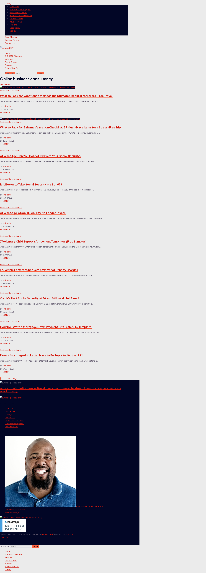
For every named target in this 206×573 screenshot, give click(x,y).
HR (11, 34)
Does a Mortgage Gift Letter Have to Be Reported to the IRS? (41, 355)
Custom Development (14, 423)
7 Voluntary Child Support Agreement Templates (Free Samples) (43, 241)
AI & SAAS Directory (13, 56)
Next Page (12, 378)
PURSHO (70, 534)
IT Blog (8, 3)
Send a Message (12, 512)
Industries (9, 59)
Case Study (15, 28)
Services (8, 65)
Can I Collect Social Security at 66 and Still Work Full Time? (39, 298)
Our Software (11, 62)
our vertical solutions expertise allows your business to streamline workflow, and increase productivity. (60, 389)
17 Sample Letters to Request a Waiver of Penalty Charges (39, 270)
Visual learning (16, 21)
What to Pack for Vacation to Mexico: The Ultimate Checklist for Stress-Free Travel (56, 96)
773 (6, 378)
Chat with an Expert (89, 506)
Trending (13, 24)
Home (7, 53)
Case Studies (11, 37)
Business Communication (21, 15)
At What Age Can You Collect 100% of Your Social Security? (40, 156)
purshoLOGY (47, 534)
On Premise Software (14, 420)
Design (13, 31)
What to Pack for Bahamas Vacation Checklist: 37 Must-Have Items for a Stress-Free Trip (60, 127)
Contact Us (10, 43)
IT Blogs (8, 414)
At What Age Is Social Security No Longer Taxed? (33, 213)
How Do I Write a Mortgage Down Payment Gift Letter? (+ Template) (46, 327)
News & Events (16, 18)
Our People (10, 411)
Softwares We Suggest (20, 9)
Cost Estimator (11, 426)
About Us (9, 408)
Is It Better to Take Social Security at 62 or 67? (31, 184)
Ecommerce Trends (18, 12)
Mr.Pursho (7, 106)
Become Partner (12, 40)
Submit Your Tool (12, 68)
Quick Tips (14, 6)
